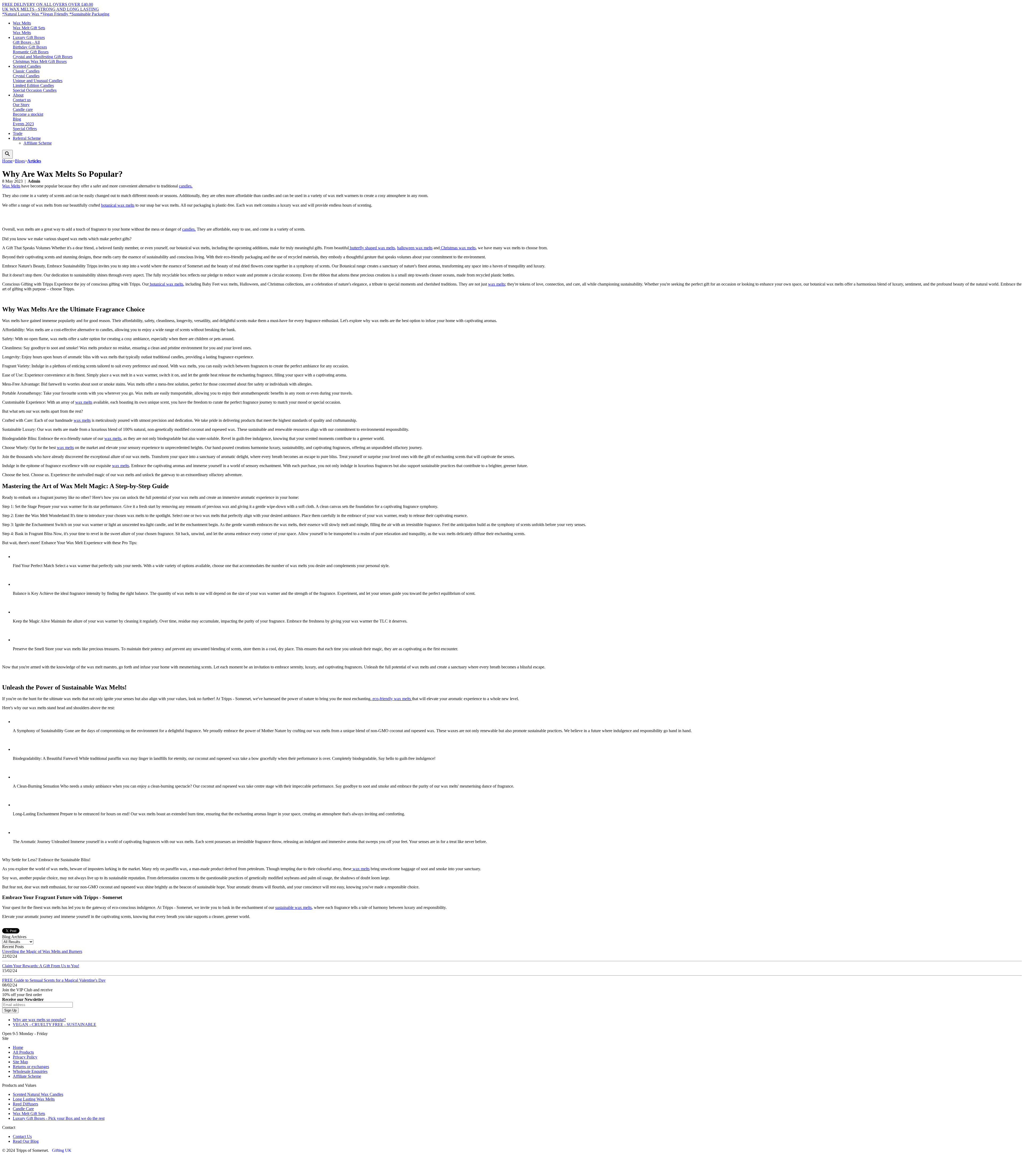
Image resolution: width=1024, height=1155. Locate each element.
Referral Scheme (27, 138)
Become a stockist (28, 114)
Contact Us (22, 1136)
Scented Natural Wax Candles (38, 1094)
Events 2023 (23, 124)
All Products (23, 1052)
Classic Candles (26, 71)
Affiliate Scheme (37, 143)
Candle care (23, 109)
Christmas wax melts (458, 248)
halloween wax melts (415, 248)
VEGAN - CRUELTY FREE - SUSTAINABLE (54, 1024)
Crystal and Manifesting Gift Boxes (43, 56)
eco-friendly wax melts (391, 698)
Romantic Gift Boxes (31, 52)
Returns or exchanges (31, 1066)
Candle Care (23, 1108)
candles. (186, 186)
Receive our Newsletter (23, 999)
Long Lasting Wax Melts (34, 1099)
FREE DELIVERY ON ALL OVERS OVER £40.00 (47, 4)
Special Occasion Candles (35, 90)
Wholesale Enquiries (30, 1071)
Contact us (22, 100)
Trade (17, 133)
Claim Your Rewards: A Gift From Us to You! (40, 966)
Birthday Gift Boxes (30, 47)
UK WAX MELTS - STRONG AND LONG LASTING (50, 9)
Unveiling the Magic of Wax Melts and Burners (42, 951)
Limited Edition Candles (33, 85)
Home (18, 1047)
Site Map (20, 1062)
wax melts (496, 284)
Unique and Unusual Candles (37, 80)
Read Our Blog (26, 1141)
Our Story (21, 104)
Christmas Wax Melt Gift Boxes (40, 61)
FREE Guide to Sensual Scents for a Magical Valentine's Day (54, 980)
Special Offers (25, 128)
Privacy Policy (25, 1057)
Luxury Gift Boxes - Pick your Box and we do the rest (59, 1118)
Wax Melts (22, 23)
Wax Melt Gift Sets (29, 28)
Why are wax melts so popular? (39, 1019)
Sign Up (10, 1010)
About (18, 95)
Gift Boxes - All (26, 42)
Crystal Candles (26, 76)
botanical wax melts (117, 205)
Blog (17, 119)
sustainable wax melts (293, 907)
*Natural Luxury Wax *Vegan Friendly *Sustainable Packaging (55, 14)
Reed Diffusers (25, 1104)
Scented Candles (27, 66)
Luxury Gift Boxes (29, 37)
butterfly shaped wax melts (372, 248)
